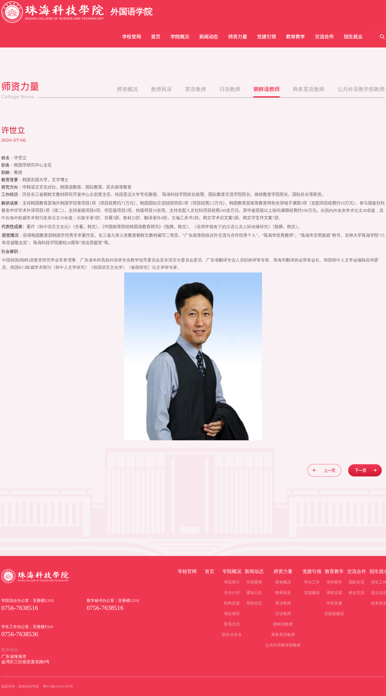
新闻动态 (208, 36)
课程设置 (334, 593)
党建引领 (266, 36)
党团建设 (312, 593)
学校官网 (131, 36)
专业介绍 (232, 593)
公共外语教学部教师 (361, 89)
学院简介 (232, 582)
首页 (155, 36)
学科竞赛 (334, 603)
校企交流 (356, 593)
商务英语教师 (308, 89)
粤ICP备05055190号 (58, 686)
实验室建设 (334, 614)
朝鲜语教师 (266, 89)
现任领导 (232, 614)
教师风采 (161, 89)
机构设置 (232, 603)
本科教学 (334, 582)
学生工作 (312, 582)
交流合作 (324, 36)
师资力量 (237, 36)
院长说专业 (232, 635)
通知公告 (254, 593)
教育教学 (295, 36)
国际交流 (356, 582)
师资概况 (127, 89)
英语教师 (195, 89)
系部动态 (254, 603)
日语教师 (229, 89)
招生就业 (353, 36)
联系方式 (232, 624)
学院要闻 (254, 582)
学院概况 (179, 36)
